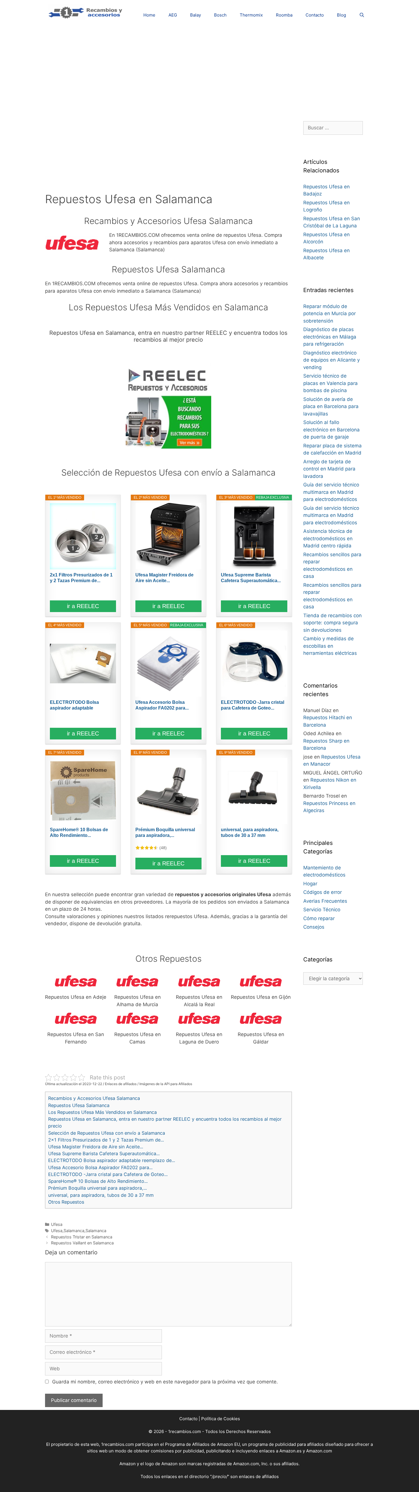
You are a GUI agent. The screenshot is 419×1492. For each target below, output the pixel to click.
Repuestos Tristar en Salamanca (81, 1236)
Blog (341, 15)
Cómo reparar (319, 918)
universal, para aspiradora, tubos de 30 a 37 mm (249, 832)
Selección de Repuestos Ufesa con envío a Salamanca (106, 1133)
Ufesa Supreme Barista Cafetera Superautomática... (251, 577)
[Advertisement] (209, 70)
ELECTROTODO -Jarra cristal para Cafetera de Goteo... (252, 705)
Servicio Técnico (321, 909)
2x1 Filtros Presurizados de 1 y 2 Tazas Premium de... (81, 577)
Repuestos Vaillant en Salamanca (82, 1242)
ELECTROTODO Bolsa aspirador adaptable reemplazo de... (74, 705)
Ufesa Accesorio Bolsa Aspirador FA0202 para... (162, 705)
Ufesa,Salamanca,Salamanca (78, 1230)
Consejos (313, 927)
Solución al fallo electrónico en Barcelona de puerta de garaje (331, 429)
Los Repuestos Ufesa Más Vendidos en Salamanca (102, 1112)
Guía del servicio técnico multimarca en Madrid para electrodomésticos (331, 492)
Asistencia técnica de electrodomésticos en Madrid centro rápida (328, 538)
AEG (172, 15)
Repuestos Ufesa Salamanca (78, 1105)
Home (149, 15)
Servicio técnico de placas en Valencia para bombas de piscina (330, 383)
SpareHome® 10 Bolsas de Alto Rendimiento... (79, 832)
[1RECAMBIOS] (86, 12)
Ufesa (56, 1224)
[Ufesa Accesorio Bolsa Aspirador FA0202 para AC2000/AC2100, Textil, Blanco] (168, 664)
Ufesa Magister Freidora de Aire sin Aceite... (164, 577)
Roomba (284, 15)
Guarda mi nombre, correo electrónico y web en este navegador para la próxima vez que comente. (165, 1382)
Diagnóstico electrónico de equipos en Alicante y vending (331, 360)
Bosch (220, 15)
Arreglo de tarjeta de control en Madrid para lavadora (329, 469)
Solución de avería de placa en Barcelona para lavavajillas (331, 406)
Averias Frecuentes (325, 901)
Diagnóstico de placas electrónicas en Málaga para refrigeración (329, 337)
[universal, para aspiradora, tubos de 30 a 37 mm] (254, 791)
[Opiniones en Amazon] (146, 847)
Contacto (315, 15)
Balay (195, 15)
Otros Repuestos (66, 1202)
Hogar (310, 883)
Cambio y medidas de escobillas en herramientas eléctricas (330, 646)
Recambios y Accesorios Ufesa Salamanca (94, 1098)
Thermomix (251, 15)
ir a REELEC (83, 606)
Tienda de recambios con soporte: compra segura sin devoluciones (332, 623)
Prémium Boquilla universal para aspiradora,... (165, 832)
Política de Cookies (220, 1418)
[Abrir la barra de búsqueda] (362, 15)
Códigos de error (322, 892)
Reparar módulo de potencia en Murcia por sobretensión (329, 313)
